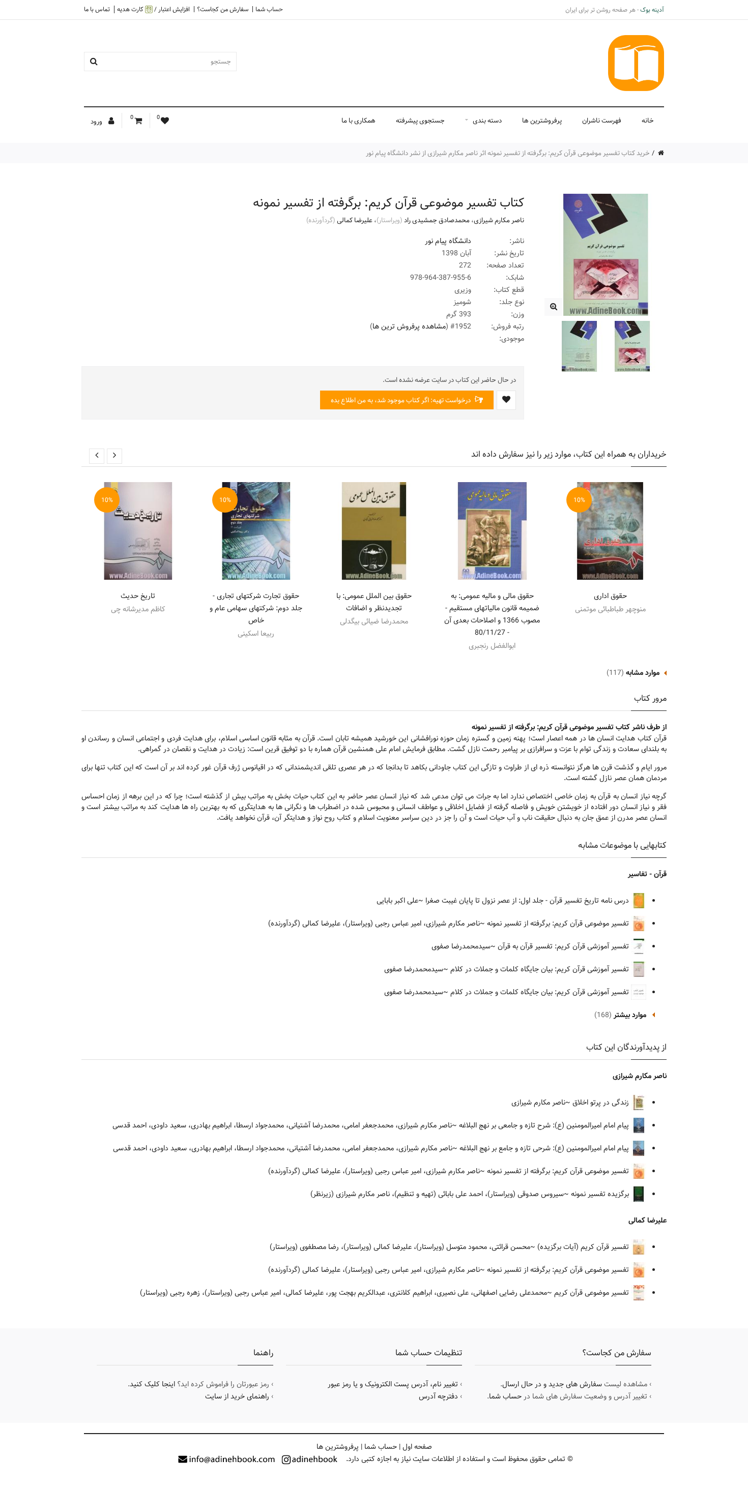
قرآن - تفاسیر (647, 874)
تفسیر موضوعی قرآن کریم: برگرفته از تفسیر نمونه (559, 923)
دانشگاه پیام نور (448, 241)
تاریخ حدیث (138, 596)
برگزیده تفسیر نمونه (601, 1194)
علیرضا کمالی (354, 220)
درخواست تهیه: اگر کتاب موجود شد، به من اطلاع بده (401, 400)
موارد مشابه (642, 673)
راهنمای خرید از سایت (237, 1396)
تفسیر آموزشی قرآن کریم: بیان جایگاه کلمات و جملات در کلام (540, 969)
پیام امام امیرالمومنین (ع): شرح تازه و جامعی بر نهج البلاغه (545, 1125)
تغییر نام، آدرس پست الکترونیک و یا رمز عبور (393, 1384)
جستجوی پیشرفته (420, 120)
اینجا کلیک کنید (152, 1384)
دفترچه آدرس (438, 1396)
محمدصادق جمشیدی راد (437, 220)
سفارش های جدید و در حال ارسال (552, 1384)
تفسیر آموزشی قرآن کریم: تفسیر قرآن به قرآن (564, 946)
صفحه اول (417, 1447)
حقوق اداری (610, 596)
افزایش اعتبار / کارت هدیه (153, 9)
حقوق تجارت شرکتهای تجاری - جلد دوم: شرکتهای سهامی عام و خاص (256, 608)
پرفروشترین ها (542, 120)
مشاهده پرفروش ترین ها (409, 326)
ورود (97, 121)
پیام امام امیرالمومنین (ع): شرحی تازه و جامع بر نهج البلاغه (545, 1148)
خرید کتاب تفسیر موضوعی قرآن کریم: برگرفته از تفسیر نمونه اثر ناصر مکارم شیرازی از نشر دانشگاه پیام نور (508, 153)
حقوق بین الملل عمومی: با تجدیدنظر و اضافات (374, 602)
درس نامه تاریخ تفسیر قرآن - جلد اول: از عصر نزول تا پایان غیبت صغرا (528, 901)
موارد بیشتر (630, 1015)
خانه (648, 120)
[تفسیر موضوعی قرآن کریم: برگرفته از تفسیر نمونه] (553, 307)
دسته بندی (487, 120)
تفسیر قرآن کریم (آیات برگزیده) (584, 1247)
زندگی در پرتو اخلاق (601, 1102)
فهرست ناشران (601, 120)
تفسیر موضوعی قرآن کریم (592, 1293)
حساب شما (269, 9)
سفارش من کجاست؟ (222, 9)
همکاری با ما (358, 120)
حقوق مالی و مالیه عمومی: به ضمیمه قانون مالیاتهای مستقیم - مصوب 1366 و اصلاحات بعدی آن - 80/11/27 (492, 614)
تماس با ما (97, 9)
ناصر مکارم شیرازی (499, 220)
